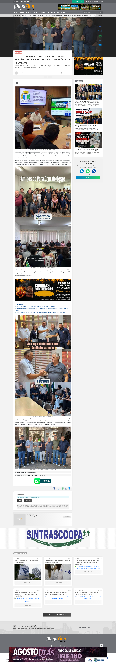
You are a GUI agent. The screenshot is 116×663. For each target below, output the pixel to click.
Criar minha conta (84, 627)
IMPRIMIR (56, 77)
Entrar (17, 1)
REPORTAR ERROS (67, 77)
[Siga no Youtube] (28, 1)
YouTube (64, 12)
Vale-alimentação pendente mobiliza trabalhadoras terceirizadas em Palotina (57, 15)
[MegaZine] (26, 7)
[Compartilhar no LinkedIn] (100, 45)
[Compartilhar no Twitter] (100, 31)
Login (20, 500)
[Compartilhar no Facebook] (100, 26)
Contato (44, 12)
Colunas (21, 12)
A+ (50, 77)
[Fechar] (101, 645)
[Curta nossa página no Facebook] (51, 646)
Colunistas (36, 12)
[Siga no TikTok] (31, 1)
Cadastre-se (28, 500)
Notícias (28, 12)
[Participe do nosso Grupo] (43, 481)
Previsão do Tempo (54, 12)
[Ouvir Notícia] (17, 83)
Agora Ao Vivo (78, 1)
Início (16, 12)
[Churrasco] (88, 66)
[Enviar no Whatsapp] (100, 36)
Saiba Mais (67, 516)
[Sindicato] (58, 538)
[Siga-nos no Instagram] (55, 646)
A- (45, 77)
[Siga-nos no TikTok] (64, 646)
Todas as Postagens (57, 614)
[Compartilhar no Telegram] (100, 40)
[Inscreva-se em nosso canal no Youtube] (60, 646)
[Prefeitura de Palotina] (79, 7)
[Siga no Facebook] (22, 1)
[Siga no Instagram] (25, 1)
